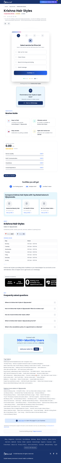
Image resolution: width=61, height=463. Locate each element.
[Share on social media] (5, 23)
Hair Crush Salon (19, 377)
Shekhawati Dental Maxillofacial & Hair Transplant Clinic (18, 361)
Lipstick (29, 442)
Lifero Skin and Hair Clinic (10, 369)
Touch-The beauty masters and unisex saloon (16, 397)
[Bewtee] (8, 453)
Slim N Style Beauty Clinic (10, 412)
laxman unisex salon (30, 377)
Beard (39, 439)
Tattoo (19, 442)
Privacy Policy (22, 444)
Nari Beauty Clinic (8, 398)
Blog (6, 439)
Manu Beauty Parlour (10, 404)
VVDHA (49, 391)
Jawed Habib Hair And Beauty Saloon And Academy (30, 404)
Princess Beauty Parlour (10, 395)
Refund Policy (49, 444)
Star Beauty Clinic (32, 398)
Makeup (33, 439)
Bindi (24, 442)
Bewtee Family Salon (9, 367)
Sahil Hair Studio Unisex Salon (28, 381)
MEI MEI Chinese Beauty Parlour (30, 400)
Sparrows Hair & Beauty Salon (49, 402)
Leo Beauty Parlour (8, 393)
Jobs (54, 442)
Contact (41, 444)
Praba (37, 395)
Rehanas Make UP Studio (46, 400)
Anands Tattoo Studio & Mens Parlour (39, 408)
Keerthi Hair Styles (45, 395)
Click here (21, 420)
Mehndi (14, 442)
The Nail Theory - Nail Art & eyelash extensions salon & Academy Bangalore (23, 363)
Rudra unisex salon (8, 377)
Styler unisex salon (46, 371)
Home (6, 6)
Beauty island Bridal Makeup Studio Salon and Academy (18, 383)
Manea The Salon (44, 397)
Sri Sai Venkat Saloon (9, 402)
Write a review (10, 175)
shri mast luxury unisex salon (25, 369)
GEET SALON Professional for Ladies (13, 373)
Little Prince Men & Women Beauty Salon (36, 412)
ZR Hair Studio (45, 365)
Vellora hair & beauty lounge (44, 381)
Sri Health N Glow (21, 391)
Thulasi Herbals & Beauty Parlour (46, 398)
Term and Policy (33, 444)
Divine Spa (18, 400)
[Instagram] (56, 454)
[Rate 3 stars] (12, 17)
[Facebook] (53, 454)
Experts (43, 442)
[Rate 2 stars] (10, 17)
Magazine (11, 439)
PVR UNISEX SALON (35, 371)
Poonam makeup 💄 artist (33, 375)
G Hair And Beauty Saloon (10, 414)
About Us (14, 444)
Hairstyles (18, 439)
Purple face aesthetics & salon (12, 381)
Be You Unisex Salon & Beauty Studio (36, 391)
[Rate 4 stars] (14, 17)
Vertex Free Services (9, 400)
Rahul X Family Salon (23, 379)
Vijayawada (12, 6)
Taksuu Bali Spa (41, 377)
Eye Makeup (26, 439)
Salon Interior (52, 439)
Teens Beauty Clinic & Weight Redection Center (16, 408)
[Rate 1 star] (8, 17)
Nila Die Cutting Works (50, 410)
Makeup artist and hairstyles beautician (26, 367)
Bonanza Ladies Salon (42, 373)
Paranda (44, 439)
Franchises (7, 444)
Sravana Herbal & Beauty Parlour (29, 406)
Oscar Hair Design (38, 410)
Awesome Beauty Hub (9, 391)
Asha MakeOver (42, 367)
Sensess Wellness (39, 393)
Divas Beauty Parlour (21, 402)
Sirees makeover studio (10, 410)
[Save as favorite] (8, 23)
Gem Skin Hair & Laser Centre (48, 375)
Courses (49, 442)
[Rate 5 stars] (16, 17)
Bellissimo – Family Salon (10, 379)
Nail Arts (7, 442)
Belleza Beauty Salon (19, 375)
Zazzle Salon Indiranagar (29, 373)
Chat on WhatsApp (31, 103)
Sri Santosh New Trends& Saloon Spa (24, 393)
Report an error (37, 431)
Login (55, 444)
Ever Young (21, 412)
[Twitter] (50, 454)
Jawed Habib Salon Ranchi (36, 379)
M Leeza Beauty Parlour (20, 398)
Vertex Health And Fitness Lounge (26, 395)
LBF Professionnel (8, 375)
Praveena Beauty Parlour (34, 402)
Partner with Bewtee (30, 447)
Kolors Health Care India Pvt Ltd (12, 406)
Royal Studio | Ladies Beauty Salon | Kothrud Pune (16, 371)
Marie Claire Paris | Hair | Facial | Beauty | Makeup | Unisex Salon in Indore (22, 365)
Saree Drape (36, 442)
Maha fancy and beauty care (25, 410)
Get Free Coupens (34, 397)
